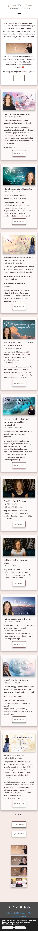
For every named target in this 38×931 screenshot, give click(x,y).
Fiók (24, 916)
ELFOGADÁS (8, 927)
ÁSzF (30, 913)
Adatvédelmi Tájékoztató (16, 913)
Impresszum (17, 916)
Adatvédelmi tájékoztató (10, 924)
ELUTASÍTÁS (20, 927)
